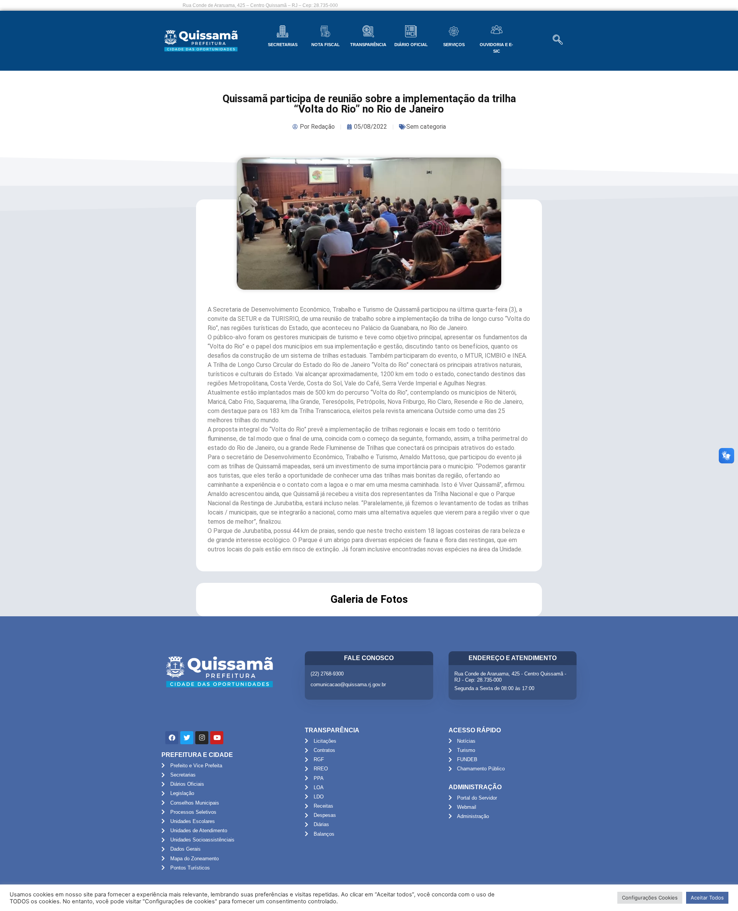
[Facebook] (171, 737)
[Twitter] (186, 737)
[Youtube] (216, 737)
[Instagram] (201, 737)
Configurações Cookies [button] (650, 897)
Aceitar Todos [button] (707, 897)
